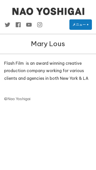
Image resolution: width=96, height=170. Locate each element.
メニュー (82, 26)
